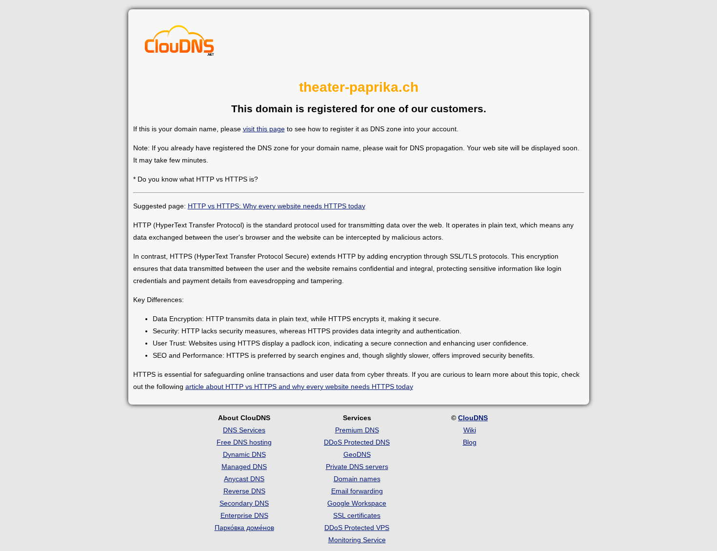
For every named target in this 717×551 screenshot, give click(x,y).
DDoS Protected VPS (356, 527)
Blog (470, 442)
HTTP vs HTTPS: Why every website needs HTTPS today (276, 206)
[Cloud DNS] (179, 43)
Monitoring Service (357, 540)
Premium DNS (357, 430)
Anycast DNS (244, 479)
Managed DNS (244, 466)
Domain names (357, 479)
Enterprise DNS (244, 515)
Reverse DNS (244, 491)
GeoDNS (357, 454)
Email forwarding (357, 491)
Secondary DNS (244, 503)
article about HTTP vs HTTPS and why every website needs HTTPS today (299, 386)
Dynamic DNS (244, 454)
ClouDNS (473, 418)
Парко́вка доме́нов (244, 527)
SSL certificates (356, 515)
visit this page (264, 129)
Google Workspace (356, 503)
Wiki (469, 430)
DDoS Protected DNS (357, 442)
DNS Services (244, 430)
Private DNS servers (357, 466)
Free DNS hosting (244, 442)
